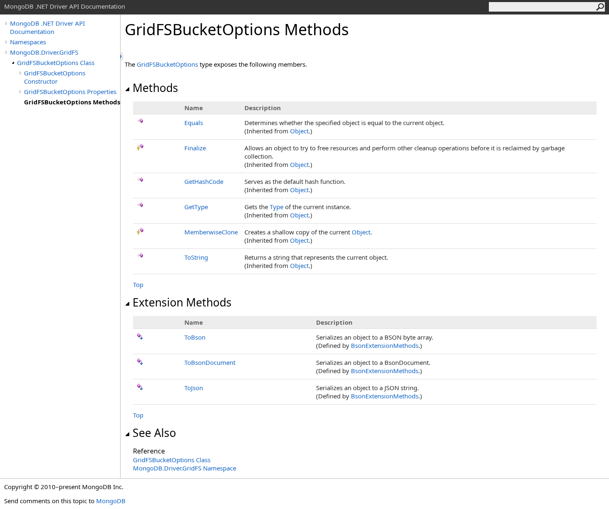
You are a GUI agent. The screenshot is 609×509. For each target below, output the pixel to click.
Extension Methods (182, 302)
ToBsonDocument (209, 362)
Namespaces (28, 42)
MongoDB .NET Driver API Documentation (47, 27)
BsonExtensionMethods (384, 345)
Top (138, 284)
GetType (196, 207)
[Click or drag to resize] (122, 56)
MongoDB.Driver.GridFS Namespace (184, 468)
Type (276, 207)
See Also (154, 432)
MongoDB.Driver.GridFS (44, 52)
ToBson (194, 337)
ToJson (193, 388)
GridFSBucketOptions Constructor (54, 77)
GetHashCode (203, 181)
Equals (193, 122)
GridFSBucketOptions (167, 64)
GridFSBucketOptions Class (55, 62)
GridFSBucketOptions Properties (70, 91)
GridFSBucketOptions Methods (72, 102)
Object (299, 131)
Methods (155, 87)
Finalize (195, 148)
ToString (196, 257)
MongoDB (111, 501)
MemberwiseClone (211, 232)
